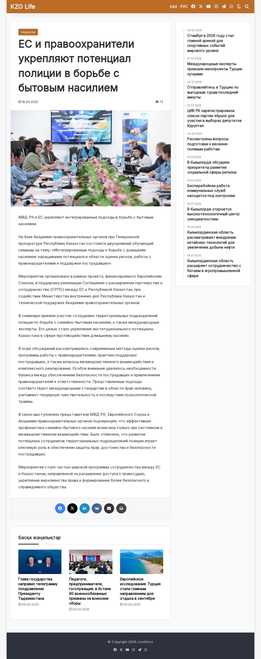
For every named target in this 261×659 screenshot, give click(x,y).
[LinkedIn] (85, 508)
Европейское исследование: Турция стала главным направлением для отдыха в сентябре (140, 588)
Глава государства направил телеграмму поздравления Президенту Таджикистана (38, 588)
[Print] (121, 508)
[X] (72, 508)
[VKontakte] (97, 508)
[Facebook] (60, 508)
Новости (28, 32)
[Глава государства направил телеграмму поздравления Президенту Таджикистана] (40, 562)
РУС (184, 6)
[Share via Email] (109, 508)
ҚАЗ (173, 6)
